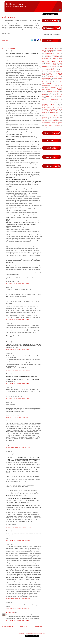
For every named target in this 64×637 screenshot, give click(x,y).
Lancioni (44, 99)
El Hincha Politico (10, 612)
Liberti (52, 101)
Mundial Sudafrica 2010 (48, 107)
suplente (54, 123)
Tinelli (46, 125)
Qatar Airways (49, 115)
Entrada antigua (38, 626)
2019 (43, 50)
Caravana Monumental (57, 63)
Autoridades (54, 55)
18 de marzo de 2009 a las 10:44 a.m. (18, 448)
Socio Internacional (46, 122)
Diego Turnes (58, 71)
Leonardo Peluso (55, 99)
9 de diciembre (59, 50)
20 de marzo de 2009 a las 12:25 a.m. (18, 598)
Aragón (48, 55)
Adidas (46, 51)
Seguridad (49, 120)
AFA (51, 51)
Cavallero (45, 66)
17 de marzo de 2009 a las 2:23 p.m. (18, 283)
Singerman (56, 120)
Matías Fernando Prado (50, 106)
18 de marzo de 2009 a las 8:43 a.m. (18, 417)
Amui (43, 55)
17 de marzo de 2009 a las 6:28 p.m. (18, 349)
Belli (43, 61)
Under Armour (57, 125)
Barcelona (55, 58)
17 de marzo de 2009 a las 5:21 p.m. (18, 338)
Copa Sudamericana (57, 68)
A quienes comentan (9, 17)
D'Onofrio (50, 70)
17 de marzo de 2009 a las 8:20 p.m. (18, 398)
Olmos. (58, 110)
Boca (48, 61)
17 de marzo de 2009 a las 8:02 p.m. (18, 370)
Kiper (60, 96)
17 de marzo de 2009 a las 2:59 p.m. (18, 319)
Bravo (54, 61)
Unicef (43, 127)
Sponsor (60, 122)
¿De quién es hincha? (48, 48)
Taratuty (60, 123)
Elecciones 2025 (58, 78)
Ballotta (56, 56)
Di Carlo (51, 71)
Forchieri (46, 87)
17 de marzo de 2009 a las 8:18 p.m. (18, 383)
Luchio (46, 102)
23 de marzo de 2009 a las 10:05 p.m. (18, 608)
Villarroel (54, 127)
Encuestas (47, 79)
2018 (58, 48)
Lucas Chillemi (59, 101)
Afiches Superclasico (58, 51)
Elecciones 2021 (46, 78)
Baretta (60, 58)
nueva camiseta (53, 109)
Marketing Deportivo (49, 104)
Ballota (48, 56)
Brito (60, 61)
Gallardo (50, 91)
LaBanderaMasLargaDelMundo (52, 97)
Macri (52, 102)
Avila (60, 55)
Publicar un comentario (8, 624)
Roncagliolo (57, 117)
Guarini (54, 93)
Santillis (45, 119)
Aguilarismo (48, 53)
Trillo (50, 125)
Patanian (44, 112)
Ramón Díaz (45, 117)
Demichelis (44, 71)
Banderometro (46, 58)
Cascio (47, 64)
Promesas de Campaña (56, 114)
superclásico (47, 123)
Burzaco (48, 63)
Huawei (51, 94)
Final (61, 85)
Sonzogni (54, 122)
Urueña (48, 127)
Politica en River (54, 112)
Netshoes (46, 109)
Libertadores (45, 101)
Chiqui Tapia (54, 66)
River (51, 117)
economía (49, 73)
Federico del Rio (54, 85)
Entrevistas (46, 81)
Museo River (59, 107)
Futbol (59, 89)
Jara (56, 96)
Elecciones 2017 (53, 76)
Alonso (58, 53)
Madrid (58, 102)
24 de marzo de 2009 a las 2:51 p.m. (18, 620)
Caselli (54, 64)
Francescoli (53, 87)
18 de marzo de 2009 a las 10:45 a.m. (18, 540)
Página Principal (23, 626)
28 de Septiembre (50, 50)
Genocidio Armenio (46, 93)
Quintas (56, 115)
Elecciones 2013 (56, 75)
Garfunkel (57, 91)
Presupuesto (45, 114)
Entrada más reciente (7, 626)
